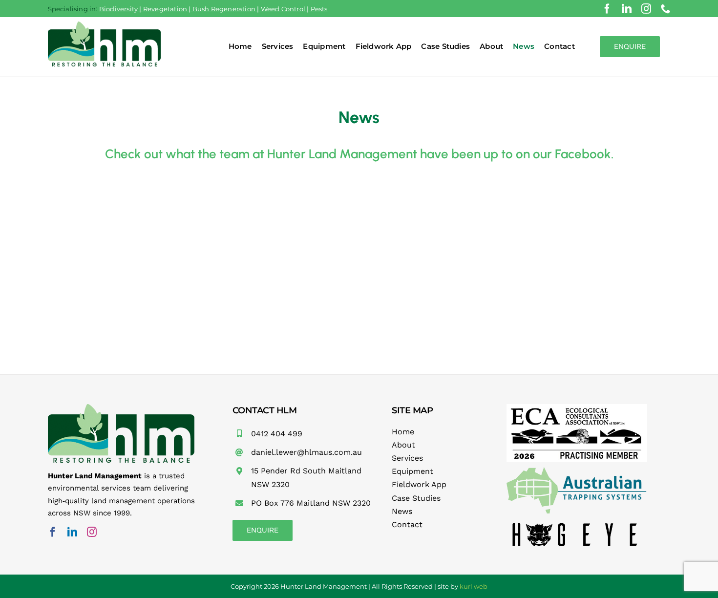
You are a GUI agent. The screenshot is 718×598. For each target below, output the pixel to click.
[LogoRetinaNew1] (577, 470)
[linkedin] (627, 9)
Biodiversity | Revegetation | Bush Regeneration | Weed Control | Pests (213, 9)
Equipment (412, 471)
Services (407, 458)
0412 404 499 (276, 433)
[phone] (666, 9)
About (403, 444)
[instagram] (646, 9)
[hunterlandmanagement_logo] (104, 25)
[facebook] (607, 9)
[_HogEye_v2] (577, 521)
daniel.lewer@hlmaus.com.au (306, 452)
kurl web (473, 586)
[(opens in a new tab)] (109, 199)
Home (403, 431)
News (402, 511)
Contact (407, 524)
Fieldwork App (419, 484)
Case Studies (416, 498)
